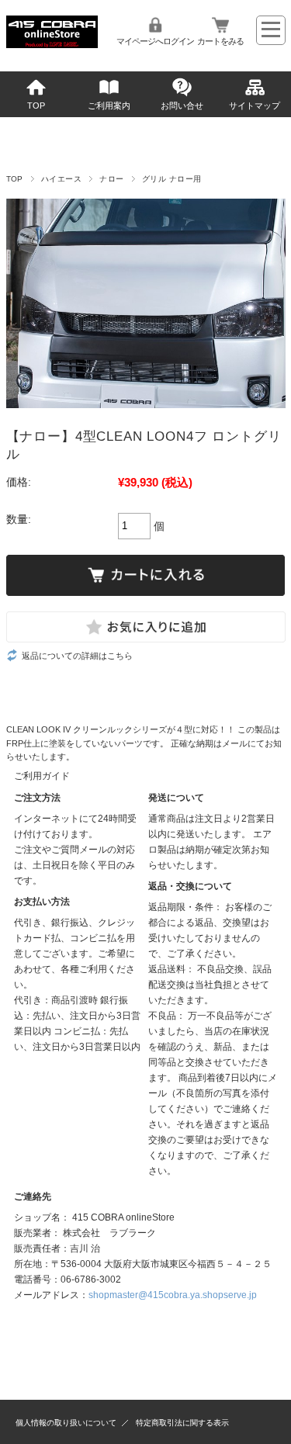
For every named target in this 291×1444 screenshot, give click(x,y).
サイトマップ (254, 105)
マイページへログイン (155, 41)
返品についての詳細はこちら (77, 655)
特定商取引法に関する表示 (182, 1422)
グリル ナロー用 (172, 179)
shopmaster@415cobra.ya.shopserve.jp (172, 1295)
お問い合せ (182, 105)
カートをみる (220, 41)
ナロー (111, 179)
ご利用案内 (109, 105)
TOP (36, 105)
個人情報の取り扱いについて (66, 1422)
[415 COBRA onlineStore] (52, 43)
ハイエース (61, 179)
